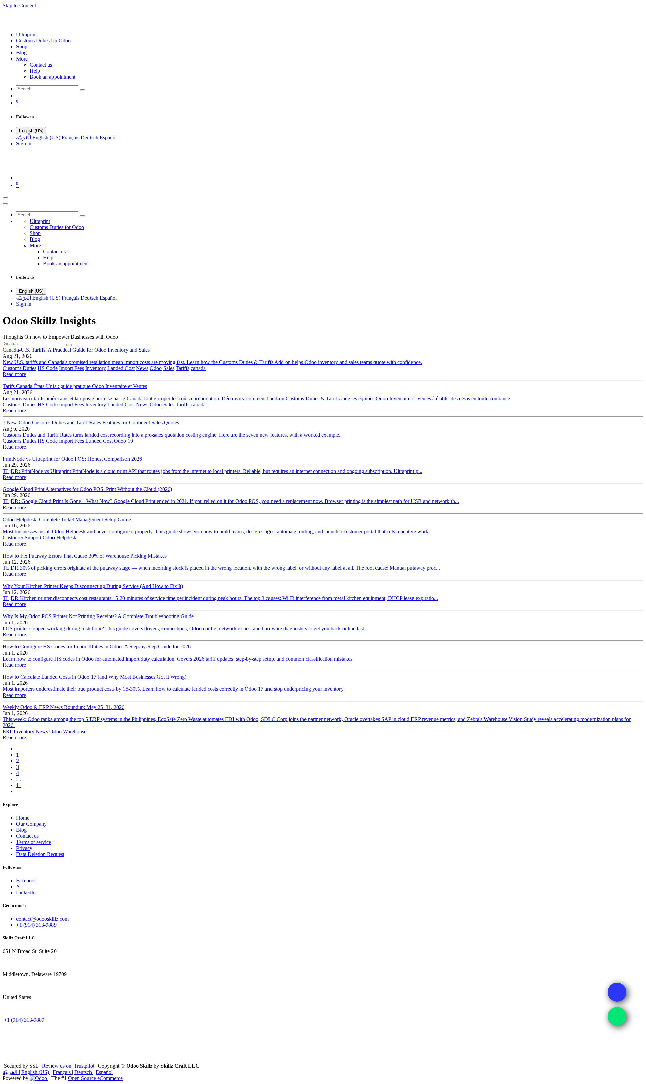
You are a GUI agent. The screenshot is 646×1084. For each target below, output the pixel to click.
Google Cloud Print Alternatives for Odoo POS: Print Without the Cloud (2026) (87, 489)
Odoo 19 (123, 441)
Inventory (95, 368)
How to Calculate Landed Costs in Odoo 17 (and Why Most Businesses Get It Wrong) (94, 677)
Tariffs (182, 368)
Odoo (156, 368)
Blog (21, 830)
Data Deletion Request (40, 854)
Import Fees (71, 368)
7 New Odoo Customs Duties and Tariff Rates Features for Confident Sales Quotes (91, 422)
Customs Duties (19, 368)
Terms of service (33, 842)
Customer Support (22, 537)
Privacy (24, 848)
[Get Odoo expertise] (617, 992)
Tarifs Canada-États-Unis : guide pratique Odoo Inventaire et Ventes (75, 386)
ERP (7, 731)
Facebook (26, 880)
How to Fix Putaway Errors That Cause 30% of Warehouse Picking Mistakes (85, 556)
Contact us (27, 836)
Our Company (31, 824)
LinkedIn (26, 892)
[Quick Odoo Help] (617, 1016)
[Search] (82, 90)
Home (22, 818)
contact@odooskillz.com (42, 919)
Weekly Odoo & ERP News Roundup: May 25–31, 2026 (63, 707)
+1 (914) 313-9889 (36, 925)
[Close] (5, 204)
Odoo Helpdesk (59, 537)
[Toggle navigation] (5, 198)
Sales (168, 368)
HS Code (48, 368)
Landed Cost (121, 368)
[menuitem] (26, 34)
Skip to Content (19, 5)
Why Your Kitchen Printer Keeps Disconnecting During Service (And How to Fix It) (93, 586)
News (142, 368)
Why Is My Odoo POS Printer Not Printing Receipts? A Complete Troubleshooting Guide (98, 616)
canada (198, 368)
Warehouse (74, 731)
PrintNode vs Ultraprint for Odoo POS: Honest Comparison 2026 (72, 459)
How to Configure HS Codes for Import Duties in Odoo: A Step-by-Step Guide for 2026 (97, 646)
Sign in (23, 143)
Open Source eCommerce (95, 1078)
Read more (14, 374)
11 (18, 785)
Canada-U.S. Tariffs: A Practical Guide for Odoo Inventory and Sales (76, 350)
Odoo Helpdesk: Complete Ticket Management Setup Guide (67, 519)
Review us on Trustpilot (68, 1066)
